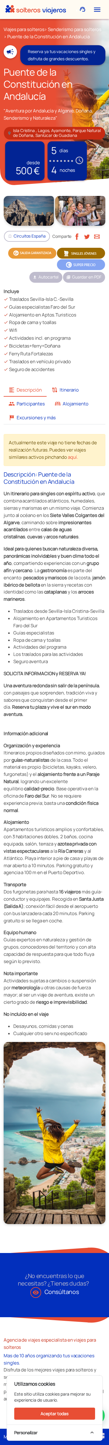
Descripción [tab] (25, 390)
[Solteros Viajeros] (36, 9)
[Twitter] (86, 236)
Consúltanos (55, 1292)
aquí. (73, 457)
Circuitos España (30, 236)
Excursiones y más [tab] (32, 417)
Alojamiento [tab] (71, 404)
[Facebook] (76, 236)
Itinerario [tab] (65, 390)
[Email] (96, 236)
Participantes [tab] (26, 404)
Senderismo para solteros (74, 29)
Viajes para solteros (24, 29)
